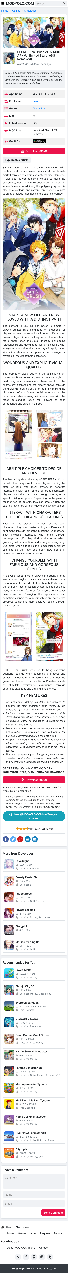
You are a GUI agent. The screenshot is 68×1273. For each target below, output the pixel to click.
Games (22, 1233)
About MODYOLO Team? (21, 1247)
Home (10, 1233)
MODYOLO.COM (20, 3)
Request (45, 1233)
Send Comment (53, 1212)
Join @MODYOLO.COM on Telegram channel (36, 816)
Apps (33, 1233)
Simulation (39, 108)
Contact (43, 1247)
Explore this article (16, 160)
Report (58, 1233)
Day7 (35, 101)
